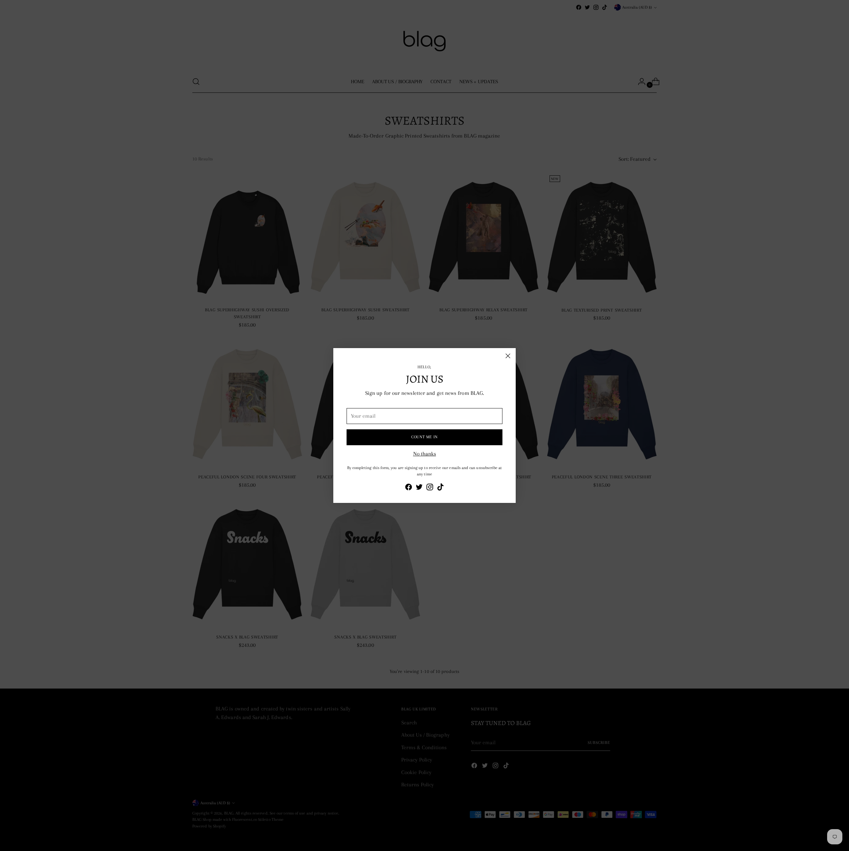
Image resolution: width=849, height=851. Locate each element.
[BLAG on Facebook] (409, 488)
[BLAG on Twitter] (419, 488)
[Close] (508, 356)
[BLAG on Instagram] (430, 488)
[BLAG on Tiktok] (440, 488)
